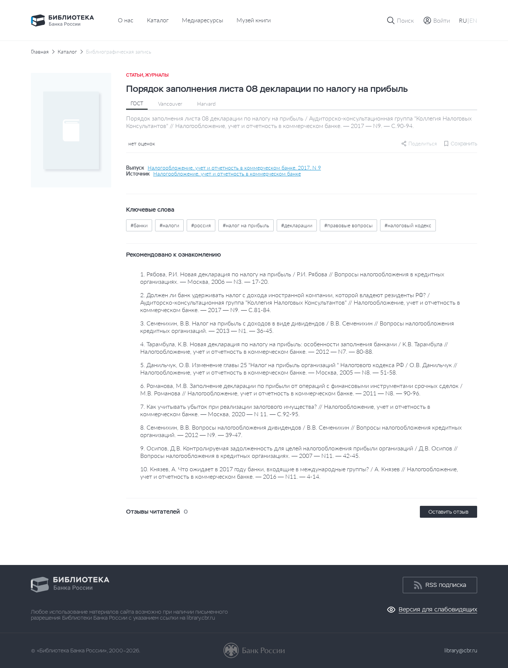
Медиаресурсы (202, 19)
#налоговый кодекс (408, 225)
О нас (126, 19)
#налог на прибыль (246, 225)
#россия (201, 225)
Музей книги (254, 19)
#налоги (169, 225)
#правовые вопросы (348, 225)
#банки (139, 225)
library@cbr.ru (460, 650)
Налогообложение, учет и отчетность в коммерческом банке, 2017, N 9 (234, 168)
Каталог (157, 19)
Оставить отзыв (448, 511)
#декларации (296, 225)
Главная (40, 52)
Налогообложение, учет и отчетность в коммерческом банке (227, 174)
